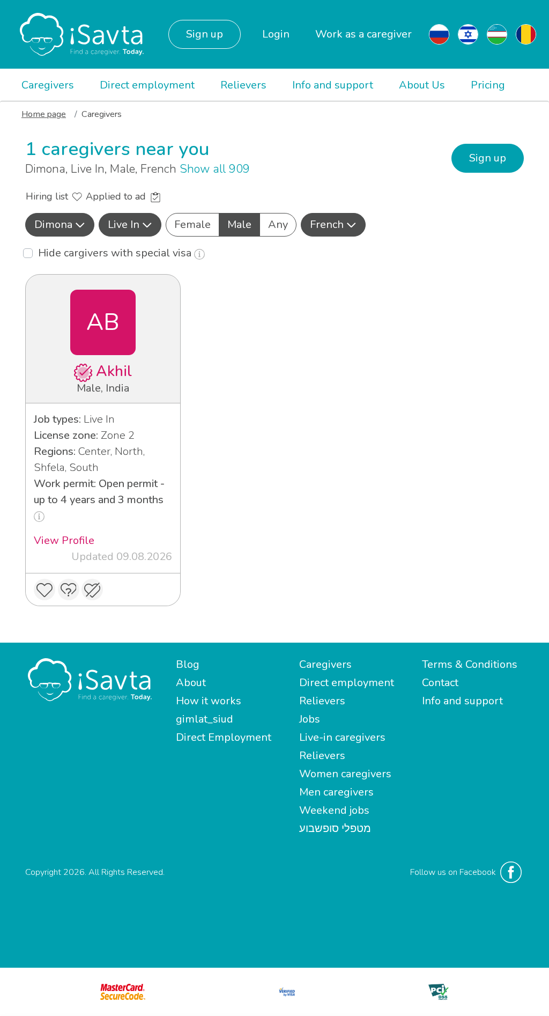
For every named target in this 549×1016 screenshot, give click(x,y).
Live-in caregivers (342, 737)
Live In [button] (123, 224)
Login (276, 34)
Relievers (243, 85)
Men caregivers (336, 792)
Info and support (332, 85)
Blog (187, 664)
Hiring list (48, 196)
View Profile (64, 540)
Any (278, 224)
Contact (440, 682)
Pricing (488, 85)
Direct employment (147, 85)
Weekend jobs (334, 810)
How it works (208, 701)
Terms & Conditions (469, 664)
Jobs (309, 719)
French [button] (327, 224)
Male (239, 224)
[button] (59, 225)
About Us (422, 85)
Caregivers (47, 85)
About (191, 682)
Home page (43, 114)
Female (192, 224)
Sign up (204, 34)
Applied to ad (117, 196)
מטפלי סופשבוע (335, 828)
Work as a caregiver (363, 34)
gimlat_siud (204, 719)
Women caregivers (345, 774)
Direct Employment (223, 737)
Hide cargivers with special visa (116, 253)
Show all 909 (215, 169)
